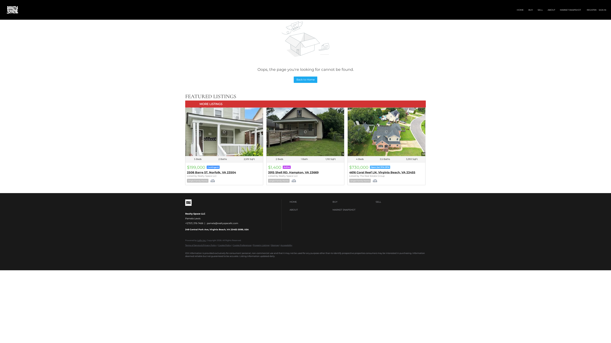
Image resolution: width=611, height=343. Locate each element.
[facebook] (189, 262)
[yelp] (207, 262)
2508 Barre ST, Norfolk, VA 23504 (211, 172)
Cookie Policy (224, 245)
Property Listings (261, 245)
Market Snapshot (570, 10)
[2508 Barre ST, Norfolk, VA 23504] (224, 132)
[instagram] (217, 262)
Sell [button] (540, 10)
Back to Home (305, 79)
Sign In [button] (602, 10)
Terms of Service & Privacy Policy (201, 245)
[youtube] (226, 262)
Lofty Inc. (201, 240)
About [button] (551, 10)
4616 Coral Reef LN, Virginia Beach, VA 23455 (382, 172)
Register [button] (592, 10)
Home (520, 10)
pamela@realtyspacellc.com (222, 223)
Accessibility (286, 245)
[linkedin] (198, 262)
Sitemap (275, 245)
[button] (310, 201)
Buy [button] (530, 10)
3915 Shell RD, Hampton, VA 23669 (293, 172)
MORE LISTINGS (211, 104)
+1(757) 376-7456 (194, 223)
